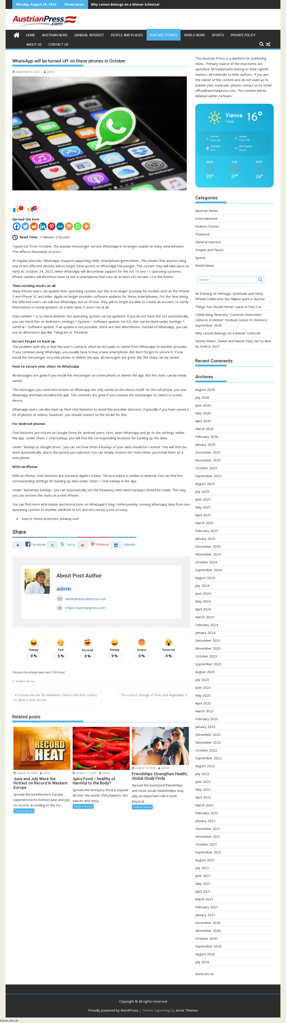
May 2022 (203, 789)
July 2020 (202, 962)
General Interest (89, 35)
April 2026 (203, 421)
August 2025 (205, 483)
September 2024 (208, 570)
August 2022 (205, 766)
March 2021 (204, 899)
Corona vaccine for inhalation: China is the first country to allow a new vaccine (55, 697)
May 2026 (203, 413)
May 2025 (203, 507)
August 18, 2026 (26, 773)
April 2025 (203, 515)
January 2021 (205, 915)
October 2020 (206, 938)
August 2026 (205, 389)
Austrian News (54, 35)
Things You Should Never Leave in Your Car (228, 306)
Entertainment (206, 218)
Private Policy (243, 35)
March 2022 (204, 805)
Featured (202, 234)
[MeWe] (60, 226)
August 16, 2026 (145, 768)
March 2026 (204, 428)
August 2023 (205, 672)
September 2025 (208, 476)
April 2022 (203, 797)
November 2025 (208, 460)
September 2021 (208, 852)
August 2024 (205, 577)
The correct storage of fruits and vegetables (153, 695)
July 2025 (202, 491)
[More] (86, 226)
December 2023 (208, 640)
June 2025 (203, 499)
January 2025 (205, 538)
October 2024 (206, 562)
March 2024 (204, 617)
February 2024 (206, 624)
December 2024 (208, 546)
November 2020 (208, 930)
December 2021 (208, 828)
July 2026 (202, 397)
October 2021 (206, 844)
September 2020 (208, 946)
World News (194, 35)
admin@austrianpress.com (85, 599)
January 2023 (205, 726)
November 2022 (208, 742)
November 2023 (208, 648)
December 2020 (208, 922)
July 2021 (202, 868)
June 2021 (203, 875)
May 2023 (203, 695)
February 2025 (206, 530)
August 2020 (205, 954)
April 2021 (203, 891)
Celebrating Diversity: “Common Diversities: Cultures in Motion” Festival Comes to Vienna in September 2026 (231, 319)
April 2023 (203, 703)
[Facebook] (17, 226)
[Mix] (69, 226)
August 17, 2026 (86, 773)
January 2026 (205, 444)
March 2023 (204, 711)
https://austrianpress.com (85, 607)
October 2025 (206, 468)
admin (51, 72)
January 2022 (205, 820)
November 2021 (208, 836)
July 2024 (202, 585)
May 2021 (203, 883)
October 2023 (206, 656)
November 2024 (208, 554)
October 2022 (206, 750)
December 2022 (208, 734)
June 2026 (203, 405)
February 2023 (206, 719)
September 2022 (208, 758)
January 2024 (205, 632)
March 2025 (204, 523)
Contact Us (58, 45)
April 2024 (203, 609)
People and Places (127, 35)
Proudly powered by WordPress (113, 1010)
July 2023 (202, 679)
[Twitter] (25, 226)
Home (30, 35)
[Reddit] (34, 226)
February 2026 (206, 436)
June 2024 (203, 593)
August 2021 (205, 860)
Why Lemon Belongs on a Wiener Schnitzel (125, 4)
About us (34, 45)
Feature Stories (163, 35)
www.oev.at (204, 973)
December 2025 (208, 452)
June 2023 (203, 687)
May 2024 (203, 601)
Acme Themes (187, 1010)
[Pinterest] (51, 226)
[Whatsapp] (78, 226)
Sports (218, 35)
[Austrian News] (17, 34)
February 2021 (206, 907)
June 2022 (203, 781)
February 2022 (206, 813)
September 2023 (208, 664)
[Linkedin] (43, 226)
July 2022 (202, 773)
